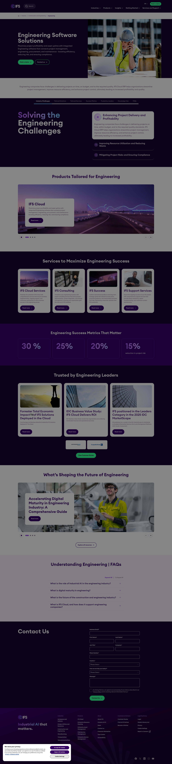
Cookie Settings (59, 756)
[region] (37, 752)
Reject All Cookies (59, 752)
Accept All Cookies (59, 747)
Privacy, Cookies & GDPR (12, 754)
